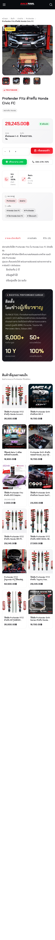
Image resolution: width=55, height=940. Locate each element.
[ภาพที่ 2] (16, 81)
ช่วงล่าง (20, 18)
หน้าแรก (5, 18)
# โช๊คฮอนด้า (32, 216)
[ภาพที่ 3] (26, 81)
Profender (30, 18)
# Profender (29, 210)
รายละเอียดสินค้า (13, 238)
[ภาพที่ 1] (6, 81)
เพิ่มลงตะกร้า (44, 150)
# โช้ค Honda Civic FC (15, 216)
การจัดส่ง (32, 238)
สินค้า (13, 18)
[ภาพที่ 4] (37, 81)
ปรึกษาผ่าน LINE (16, 162)
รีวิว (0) (47, 238)
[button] (51, 4)
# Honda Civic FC (13, 210)
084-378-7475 (42, 162)
